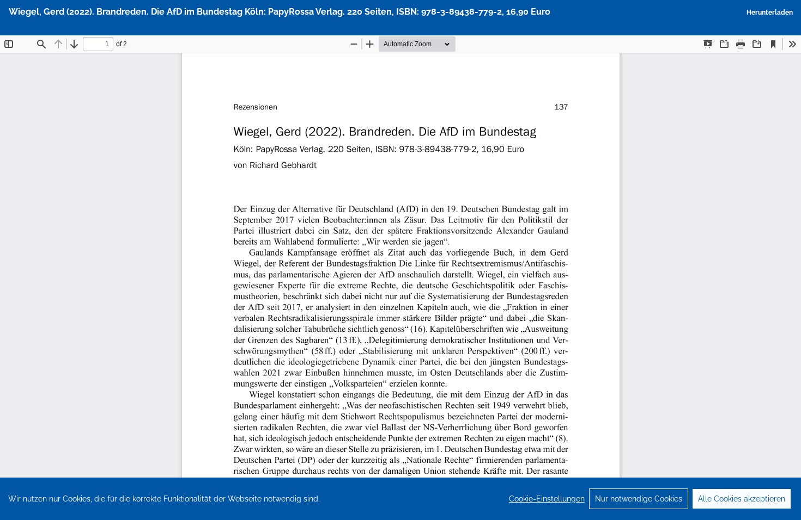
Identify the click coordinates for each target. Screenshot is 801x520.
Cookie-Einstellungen (547, 498)
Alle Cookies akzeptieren (741, 498)
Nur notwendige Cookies (638, 498)
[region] (400, 499)
